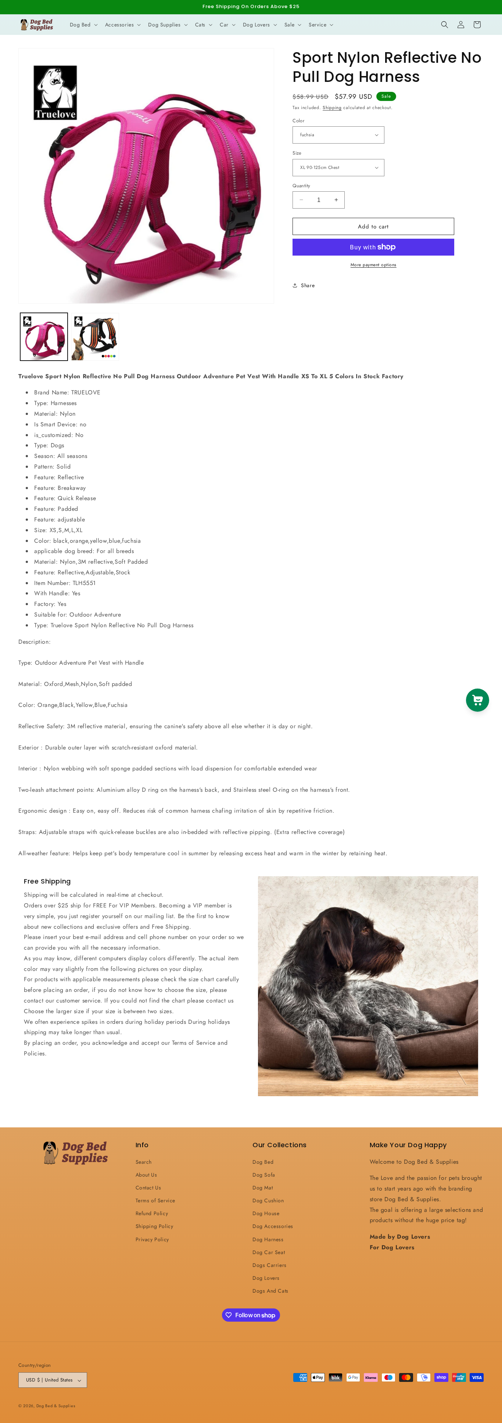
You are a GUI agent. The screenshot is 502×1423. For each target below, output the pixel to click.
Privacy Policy (152, 1239)
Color (298, 120)
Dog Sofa (263, 1174)
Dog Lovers (266, 1278)
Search (144, 1161)
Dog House (265, 1213)
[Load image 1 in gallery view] (44, 336)
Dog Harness (268, 1239)
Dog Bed (262, 1161)
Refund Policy (152, 1213)
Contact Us (148, 1187)
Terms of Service (156, 1200)
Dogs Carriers (269, 1265)
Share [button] (308, 285)
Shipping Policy (154, 1226)
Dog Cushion (268, 1200)
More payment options (374, 264)
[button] (83, 24)
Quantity (301, 185)
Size (297, 152)
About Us (146, 1174)
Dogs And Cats (270, 1290)
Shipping (332, 107)
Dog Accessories (272, 1226)
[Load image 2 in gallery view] (95, 336)
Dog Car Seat (268, 1252)
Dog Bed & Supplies (55, 1406)
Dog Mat (262, 1187)
